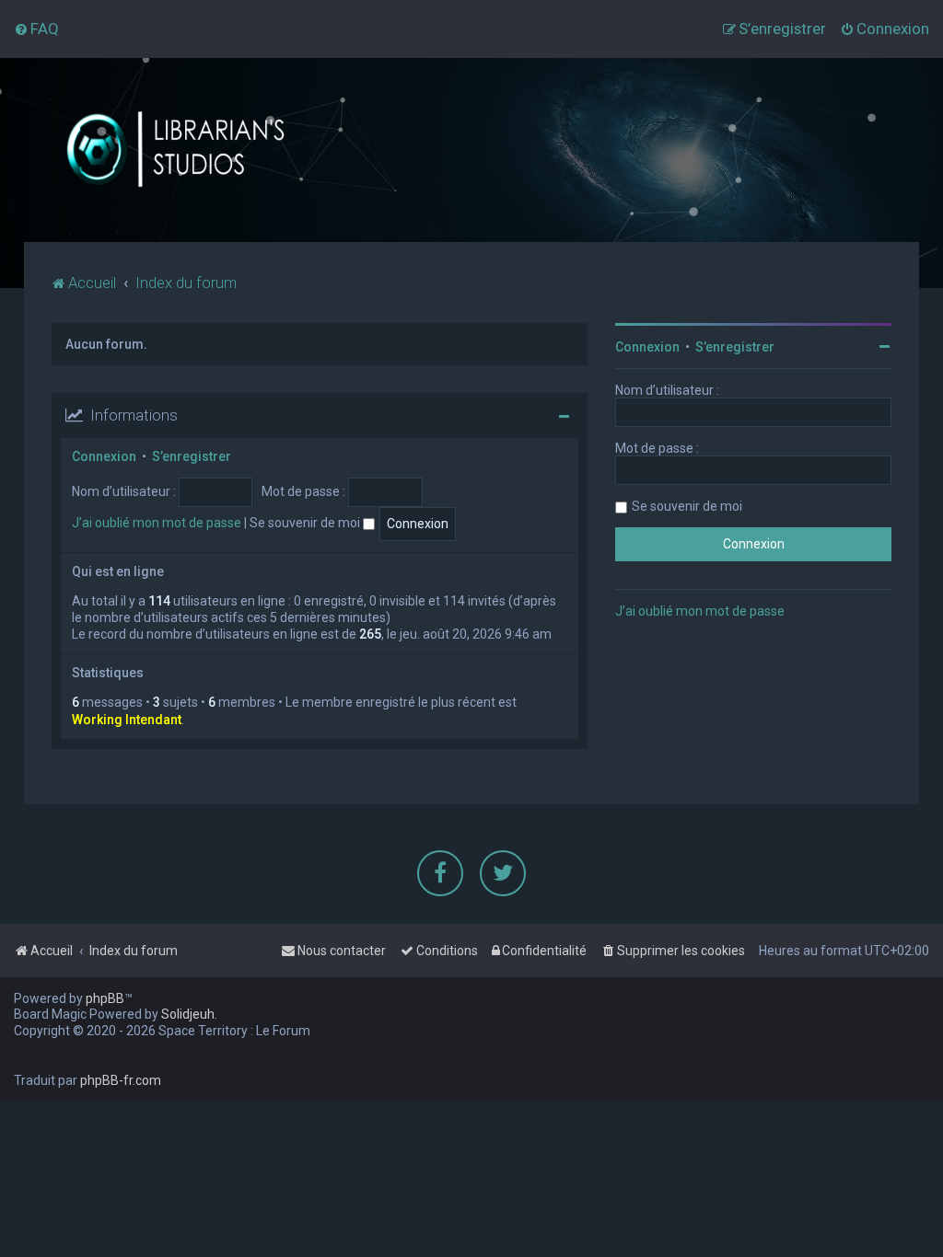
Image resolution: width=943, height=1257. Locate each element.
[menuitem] (36, 28)
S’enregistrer (191, 456)
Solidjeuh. (189, 1014)
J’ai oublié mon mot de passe (156, 522)
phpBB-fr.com (120, 1080)
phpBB (105, 998)
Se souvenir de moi (306, 522)
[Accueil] (197, 150)
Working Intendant (126, 719)
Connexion (104, 456)
